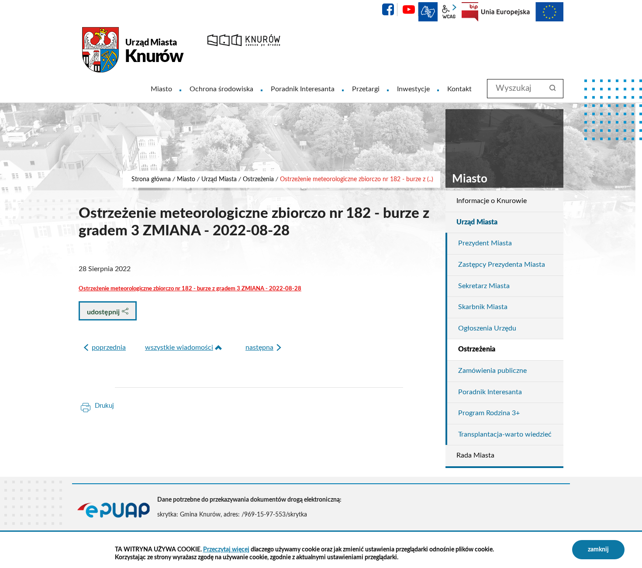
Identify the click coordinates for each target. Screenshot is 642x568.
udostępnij (104, 312)
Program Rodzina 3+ (489, 413)
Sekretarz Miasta (484, 285)
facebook (387, 9)
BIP (470, 11)
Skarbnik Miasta (482, 306)
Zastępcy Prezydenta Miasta (501, 264)
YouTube (408, 9)
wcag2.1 (449, 11)
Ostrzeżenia (258, 179)
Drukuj (104, 406)
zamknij (598, 550)
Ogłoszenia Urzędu (487, 328)
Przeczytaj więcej (226, 550)
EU (522, 11)
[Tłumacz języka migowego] (428, 11)
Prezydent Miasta (485, 243)
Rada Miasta (475, 455)
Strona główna (151, 179)
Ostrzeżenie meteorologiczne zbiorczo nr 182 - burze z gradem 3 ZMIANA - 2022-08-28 (190, 289)
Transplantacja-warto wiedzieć (505, 434)
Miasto (186, 179)
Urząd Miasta (219, 179)
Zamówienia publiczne (492, 370)
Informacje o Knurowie (491, 200)
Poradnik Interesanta (490, 392)
